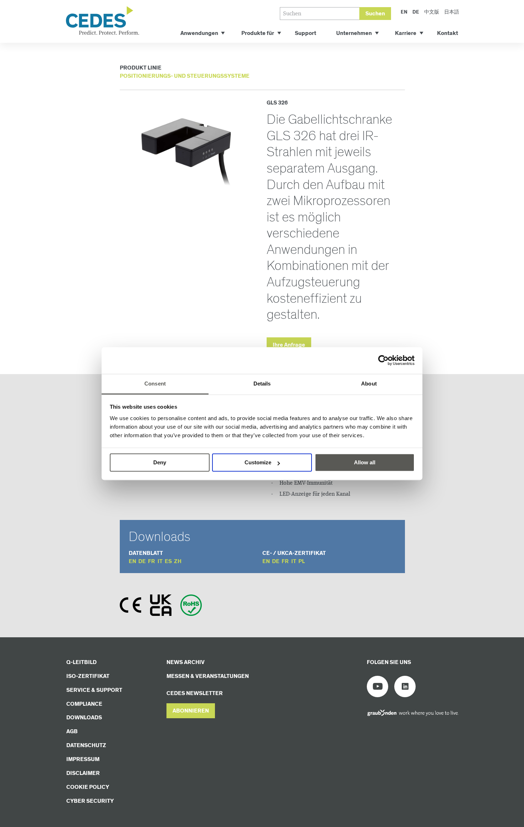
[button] (190, 711)
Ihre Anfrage (289, 345)
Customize (258, 462)
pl (301, 561)
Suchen (375, 13)
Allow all (364, 462)
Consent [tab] (155, 384)
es (168, 561)
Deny (159, 462)
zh (177, 561)
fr (151, 561)
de (142, 561)
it (160, 561)
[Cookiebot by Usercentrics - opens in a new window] (383, 360)
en (132, 561)
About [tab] (369, 384)
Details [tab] (262, 384)
